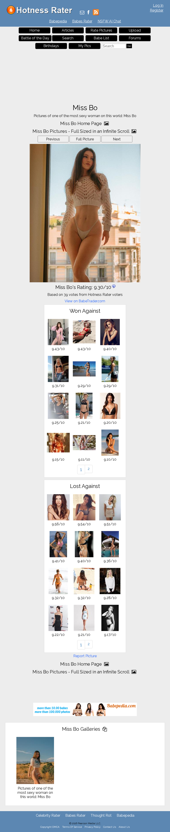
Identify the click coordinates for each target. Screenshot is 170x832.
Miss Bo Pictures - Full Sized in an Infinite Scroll (81, 131)
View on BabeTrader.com (85, 301)
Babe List (101, 38)
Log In (158, 5)
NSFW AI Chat (109, 21)
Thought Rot (101, 815)
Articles (68, 30)
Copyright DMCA (50, 826)
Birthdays (51, 46)
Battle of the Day (35, 38)
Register (156, 10)
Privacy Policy (92, 826)
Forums (135, 38)
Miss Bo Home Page (81, 123)
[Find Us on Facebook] (88, 13)
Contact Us (109, 826)
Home (34, 30)
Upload (135, 30)
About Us (124, 826)
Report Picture (85, 656)
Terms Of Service (72, 826)
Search (67, 38)
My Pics (84, 46)
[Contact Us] (82, 13)
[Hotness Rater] (41, 13)
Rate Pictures (101, 30)
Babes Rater (82, 21)
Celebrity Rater (48, 815)
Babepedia (58, 21)
